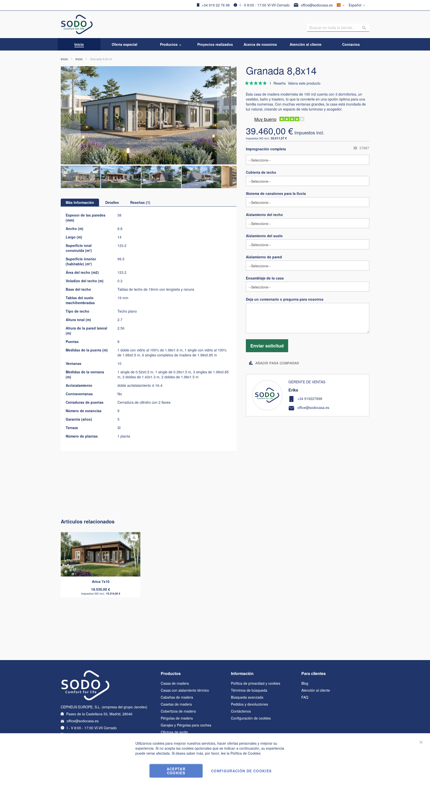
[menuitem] (79, 44)
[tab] (80, 202)
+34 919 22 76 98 (216, 4)
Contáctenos (241, 711)
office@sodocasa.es (317, 4)
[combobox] (338, 28)
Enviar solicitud (267, 345)
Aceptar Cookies (176, 770)
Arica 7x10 (100, 581)
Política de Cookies (245, 753)
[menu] (215, 44)
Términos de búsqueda (249, 690)
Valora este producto (304, 83)
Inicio (64, 59)
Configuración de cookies (251, 718)
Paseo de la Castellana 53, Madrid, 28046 (99, 713)
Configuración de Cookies (241, 770)
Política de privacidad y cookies (255, 683)
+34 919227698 (309, 398)
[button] (358, 5)
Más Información (80, 202)
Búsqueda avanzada (247, 697)
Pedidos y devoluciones (249, 704)
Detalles (112, 202)
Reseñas (139, 202)
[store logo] (77, 24)
